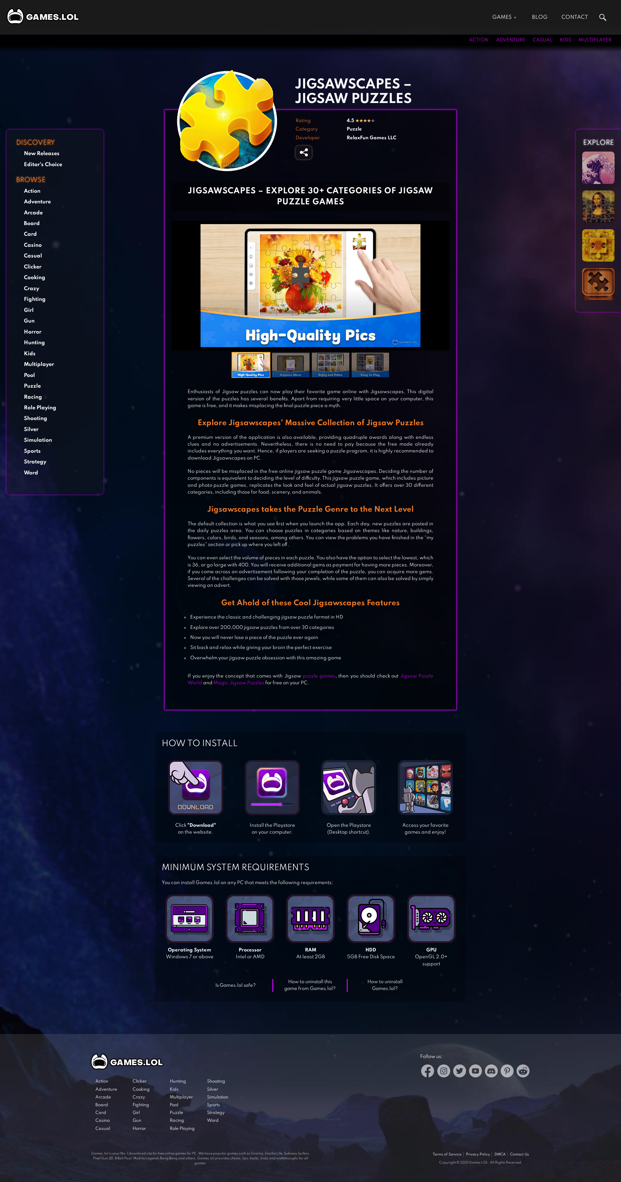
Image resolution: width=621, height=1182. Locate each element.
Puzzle (32, 386)
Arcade (33, 213)
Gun (29, 321)
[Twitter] (459, 1072)
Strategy (35, 462)
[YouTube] (475, 1072)
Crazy (31, 288)
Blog (540, 17)
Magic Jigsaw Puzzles (238, 683)
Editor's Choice (43, 164)
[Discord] (491, 1072)
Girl (29, 310)
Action (479, 40)
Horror (32, 332)
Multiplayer (595, 40)
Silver (31, 429)
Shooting (35, 418)
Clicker (32, 267)
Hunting (34, 343)
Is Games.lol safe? (235, 985)
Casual (542, 40)
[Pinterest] (507, 1072)
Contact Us (519, 1154)
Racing (33, 397)
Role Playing (40, 408)
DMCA (500, 1154)
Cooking (34, 277)
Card (30, 234)
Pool (29, 375)
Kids (565, 40)
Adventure (510, 40)
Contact (574, 17)
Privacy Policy (478, 1154)
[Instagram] (443, 1072)
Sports (32, 451)
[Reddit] (523, 1072)
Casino (33, 245)
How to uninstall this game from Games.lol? (310, 985)
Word (31, 473)
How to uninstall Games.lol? (385, 985)
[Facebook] (427, 1072)
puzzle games (319, 676)
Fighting (35, 299)
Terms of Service (447, 1154)
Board (32, 223)
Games (502, 17)
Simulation (38, 440)
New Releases (42, 153)
